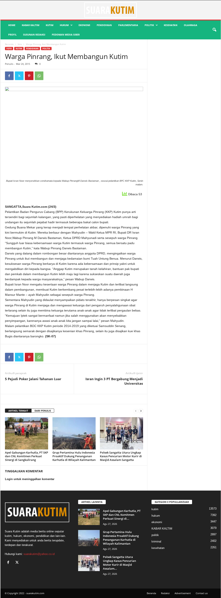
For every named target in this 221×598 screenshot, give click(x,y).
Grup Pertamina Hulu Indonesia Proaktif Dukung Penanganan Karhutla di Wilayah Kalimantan (74, 456)
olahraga (190, 25)
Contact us (202, 593)
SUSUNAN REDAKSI (34, 34)
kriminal (156, 541)
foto (20, 44)
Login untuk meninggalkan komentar (29, 479)
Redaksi (165, 593)
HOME (11, 25)
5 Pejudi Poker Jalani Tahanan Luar (33, 379)
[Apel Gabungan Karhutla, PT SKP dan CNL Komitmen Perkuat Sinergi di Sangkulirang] (26, 433)
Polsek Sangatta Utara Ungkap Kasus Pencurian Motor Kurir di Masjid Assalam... (119, 562)
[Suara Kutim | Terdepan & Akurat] (110, 10)
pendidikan (104, 25)
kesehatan (170, 25)
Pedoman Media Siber (66, 34)
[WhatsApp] (39, 75)
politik (149, 25)
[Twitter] (19, 75)
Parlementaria (128, 25)
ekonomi (84, 25)
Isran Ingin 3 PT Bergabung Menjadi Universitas (114, 381)
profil (12, 34)
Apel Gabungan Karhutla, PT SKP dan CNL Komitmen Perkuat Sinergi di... (121, 515)
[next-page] (141, 411)
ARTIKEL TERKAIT (18, 410)
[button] (214, 30)
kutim (49, 25)
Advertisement (183, 593)
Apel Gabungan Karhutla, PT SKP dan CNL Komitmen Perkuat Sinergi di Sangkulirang (26, 456)
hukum (64, 25)
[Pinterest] (29, 75)
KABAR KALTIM (30, 25)
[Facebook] (9, 75)
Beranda (9, 44)
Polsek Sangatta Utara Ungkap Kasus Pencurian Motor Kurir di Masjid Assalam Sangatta (121, 456)
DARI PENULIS (43, 410)
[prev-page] (136, 411)
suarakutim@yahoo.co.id (39, 554)
